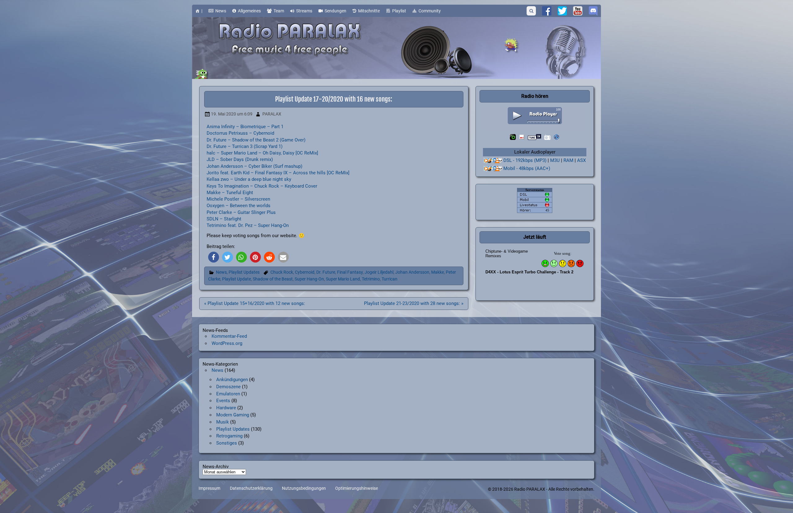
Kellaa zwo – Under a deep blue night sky (249, 179)
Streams (304, 10)
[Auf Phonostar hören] (522, 137)
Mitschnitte (369, 10)
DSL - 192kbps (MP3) (524, 160)
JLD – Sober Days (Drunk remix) (240, 159)
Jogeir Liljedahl (379, 272)
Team (279, 10)
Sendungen (335, 10)
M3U (555, 160)
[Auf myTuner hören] (547, 137)
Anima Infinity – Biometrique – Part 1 (245, 126)
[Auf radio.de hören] (513, 137)
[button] (213, 257)
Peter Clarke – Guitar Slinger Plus (241, 212)
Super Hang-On (309, 279)
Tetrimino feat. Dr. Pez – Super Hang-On (248, 225)
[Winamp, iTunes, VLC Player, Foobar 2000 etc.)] (493, 169)
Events (223, 400)
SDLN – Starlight (224, 219)
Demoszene (228, 386)
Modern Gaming (232, 415)
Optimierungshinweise (356, 488)
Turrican (389, 279)
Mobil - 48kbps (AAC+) (526, 168)
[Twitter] (562, 11)
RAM (568, 160)
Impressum (209, 488)
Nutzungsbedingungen (304, 488)
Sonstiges (226, 443)
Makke (437, 272)
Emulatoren (228, 394)
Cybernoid (304, 272)
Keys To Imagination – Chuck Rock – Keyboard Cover (262, 186)
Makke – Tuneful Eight (230, 192)
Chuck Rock (281, 272)
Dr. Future (325, 272)
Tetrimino (371, 279)
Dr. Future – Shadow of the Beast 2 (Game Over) (256, 140)
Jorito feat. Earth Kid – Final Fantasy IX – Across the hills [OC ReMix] (278, 173)
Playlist (399, 10)
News (220, 10)
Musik (222, 422)
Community (429, 10)
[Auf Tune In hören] (534, 137)
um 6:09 (231, 114)
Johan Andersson (412, 272)
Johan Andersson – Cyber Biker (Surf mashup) (254, 166)
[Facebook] (546, 11)
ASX (581, 160)
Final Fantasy (350, 272)
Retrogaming (229, 436)
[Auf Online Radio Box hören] (556, 137)
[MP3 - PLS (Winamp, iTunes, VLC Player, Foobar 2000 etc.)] (493, 160)
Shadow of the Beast (273, 279)
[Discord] (593, 11)
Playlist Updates (244, 272)
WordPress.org (227, 343)
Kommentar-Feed (229, 336)
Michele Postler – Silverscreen (238, 199)
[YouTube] (577, 11)
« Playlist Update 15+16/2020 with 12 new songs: (254, 303)
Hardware (226, 408)
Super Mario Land (343, 279)
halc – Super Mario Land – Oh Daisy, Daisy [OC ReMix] (262, 153)
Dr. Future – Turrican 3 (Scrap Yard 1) (245, 146)
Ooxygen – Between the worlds (238, 205)
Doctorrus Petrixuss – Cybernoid (240, 133)
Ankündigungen (232, 379)
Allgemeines (249, 10)
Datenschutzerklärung (251, 488)
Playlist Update (236, 279)
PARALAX (271, 114)
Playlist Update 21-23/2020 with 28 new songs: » (413, 303)
